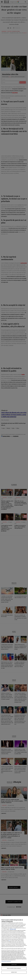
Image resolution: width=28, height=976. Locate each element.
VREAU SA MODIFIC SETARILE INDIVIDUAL (14, 968)
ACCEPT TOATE (14, 964)
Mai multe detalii (13, 929)
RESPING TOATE (14, 972)
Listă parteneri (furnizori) (6, 961)
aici (9, 940)
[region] (14, 946)
